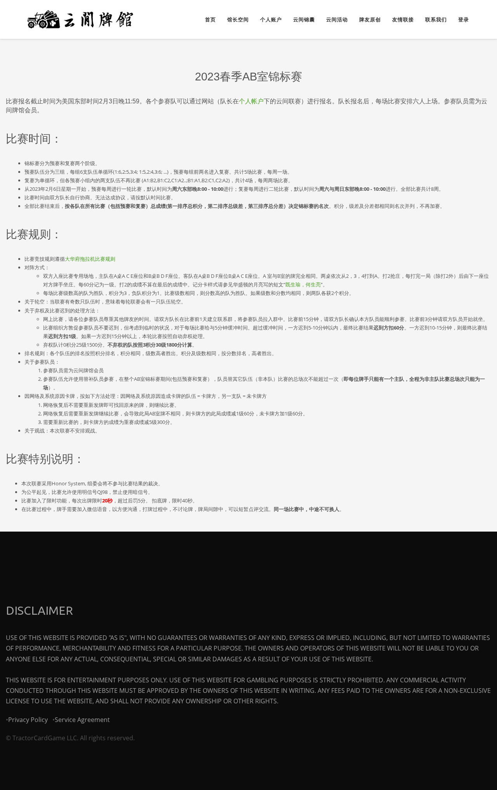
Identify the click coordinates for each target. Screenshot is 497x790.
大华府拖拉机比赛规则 (90, 258)
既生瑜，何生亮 (303, 284)
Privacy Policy (28, 719)
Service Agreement (82, 719)
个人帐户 (251, 101)
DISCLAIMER (39, 610)
